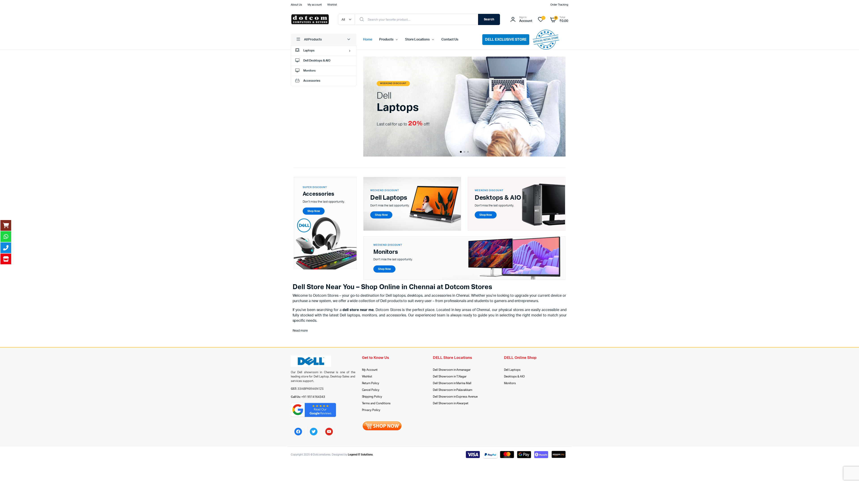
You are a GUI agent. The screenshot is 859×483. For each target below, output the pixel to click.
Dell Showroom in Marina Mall (452, 383)
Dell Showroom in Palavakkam (452, 390)
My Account (370, 370)
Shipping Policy (372, 396)
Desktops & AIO (514, 376)
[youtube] (329, 431)
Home (367, 39)
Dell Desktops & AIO (316, 60)
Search (489, 19)
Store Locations (417, 39)
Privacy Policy (371, 410)
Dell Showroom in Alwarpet (450, 403)
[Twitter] (313, 431)
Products (386, 39)
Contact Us (449, 39)
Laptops (309, 50)
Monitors (309, 70)
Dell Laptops (512, 370)
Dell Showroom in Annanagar (452, 370)
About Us (296, 4)
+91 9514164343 (313, 397)
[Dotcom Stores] (310, 19)
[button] (461, 152)
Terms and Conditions (376, 403)
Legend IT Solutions (360, 454)
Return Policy (370, 383)
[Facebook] (298, 431)
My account (315, 4)
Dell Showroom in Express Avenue (455, 396)
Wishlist (332, 4)
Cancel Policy (371, 390)
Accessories (311, 80)
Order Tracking (559, 4)
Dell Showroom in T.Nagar (450, 376)
